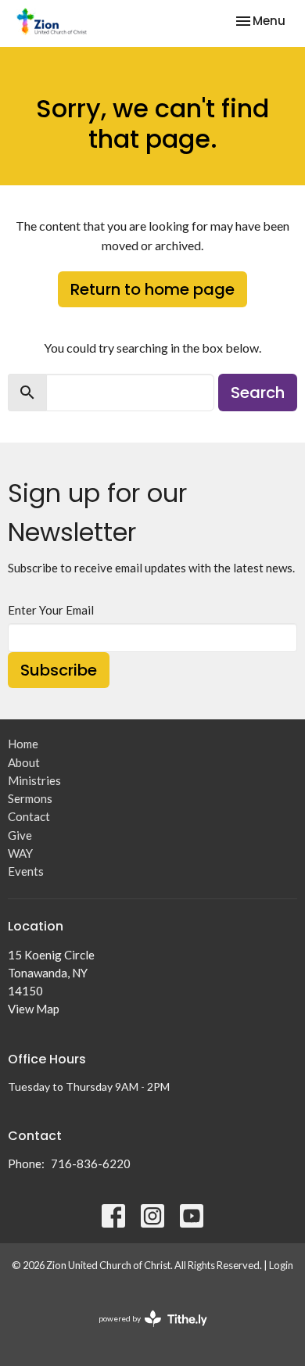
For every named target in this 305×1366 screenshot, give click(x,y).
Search (258, 392)
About (24, 762)
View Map (33, 1009)
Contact (29, 816)
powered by (145, 1332)
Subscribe (58, 670)
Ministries (34, 780)
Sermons (30, 798)
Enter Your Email (51, 610)
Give (20, 835)
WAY (20, 853)
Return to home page (152, 289)
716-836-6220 (91, 1163)
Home (23, 744)
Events (26, 871)
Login (281, 1265)
